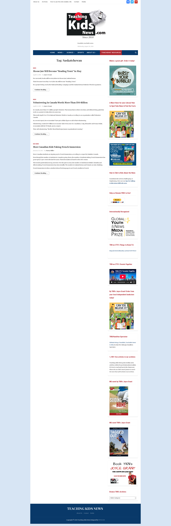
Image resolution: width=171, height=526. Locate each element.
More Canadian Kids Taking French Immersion (57, 147)
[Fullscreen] (134, 282)
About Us (36, 2)
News (60, 52)
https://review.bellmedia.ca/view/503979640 (122, 251)
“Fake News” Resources (111, 52)
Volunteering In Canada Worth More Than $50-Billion (60, 102)
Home (52, 52)
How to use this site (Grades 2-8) (60, 2)
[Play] (112, 282)
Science (70, 52)
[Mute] (131, 282)
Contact (76, 2)
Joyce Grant (48, 75)
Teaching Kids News (85, 508)
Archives (45, 2)
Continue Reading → (41, 89)
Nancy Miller (50, 150)
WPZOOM (102, 520)
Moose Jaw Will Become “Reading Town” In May (57, 71)
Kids (34, 144)
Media (84, 2)
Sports (81, 52)
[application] (122, 276)
